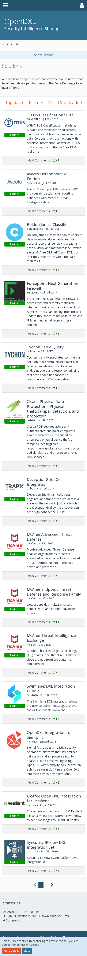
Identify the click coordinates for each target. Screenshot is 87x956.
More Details (11, 950)
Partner (36, 102)
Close (26, 950)
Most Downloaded (65, 102)
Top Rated (15, 102)
